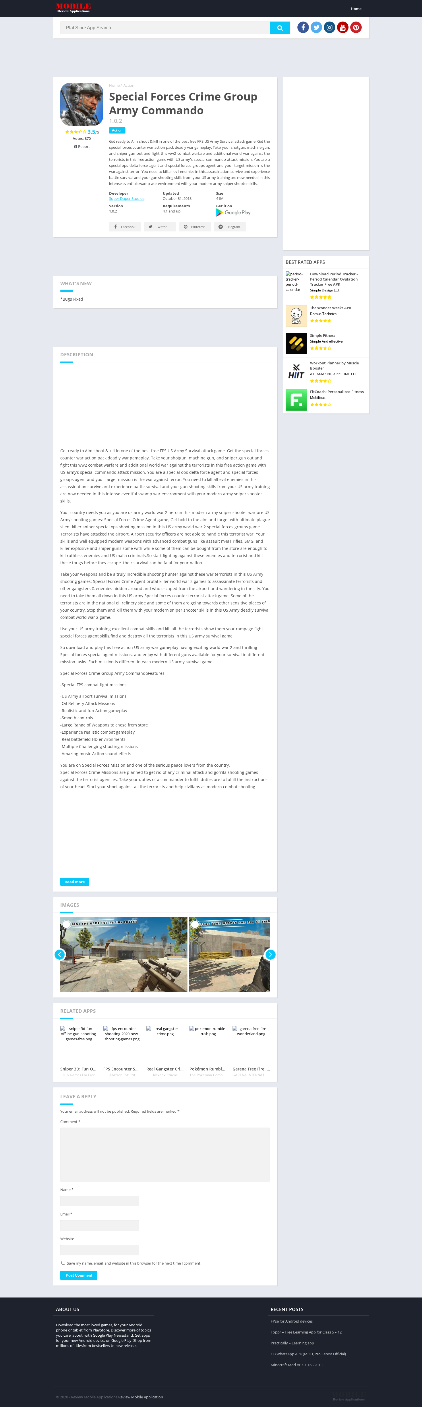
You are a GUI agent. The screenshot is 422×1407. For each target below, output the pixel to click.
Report (83, 146)
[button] (280, 28)
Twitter (161, 227)
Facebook (127, 227)
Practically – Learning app (292, 1343)
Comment (70, 1121)
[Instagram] (329, 27)
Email (66, 1214)
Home (356, 8)
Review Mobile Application (140, 1397)
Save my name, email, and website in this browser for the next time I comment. (134, 1263)
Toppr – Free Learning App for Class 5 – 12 (306, 1332)
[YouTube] (343, 27)
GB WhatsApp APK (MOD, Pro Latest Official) (308, 1353)
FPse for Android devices (292, 1321)
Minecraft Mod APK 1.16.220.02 (297, 1364)
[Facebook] (303, 27)
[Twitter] (316, 27)
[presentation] (59, 954)
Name (66, 1189)
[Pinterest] (356, 27)
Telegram (232, 227)
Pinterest (197, 227)
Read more (75, 881)
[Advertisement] (211, 57)
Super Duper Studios (126, 198)
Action (128, 85)
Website (67, 1238)
